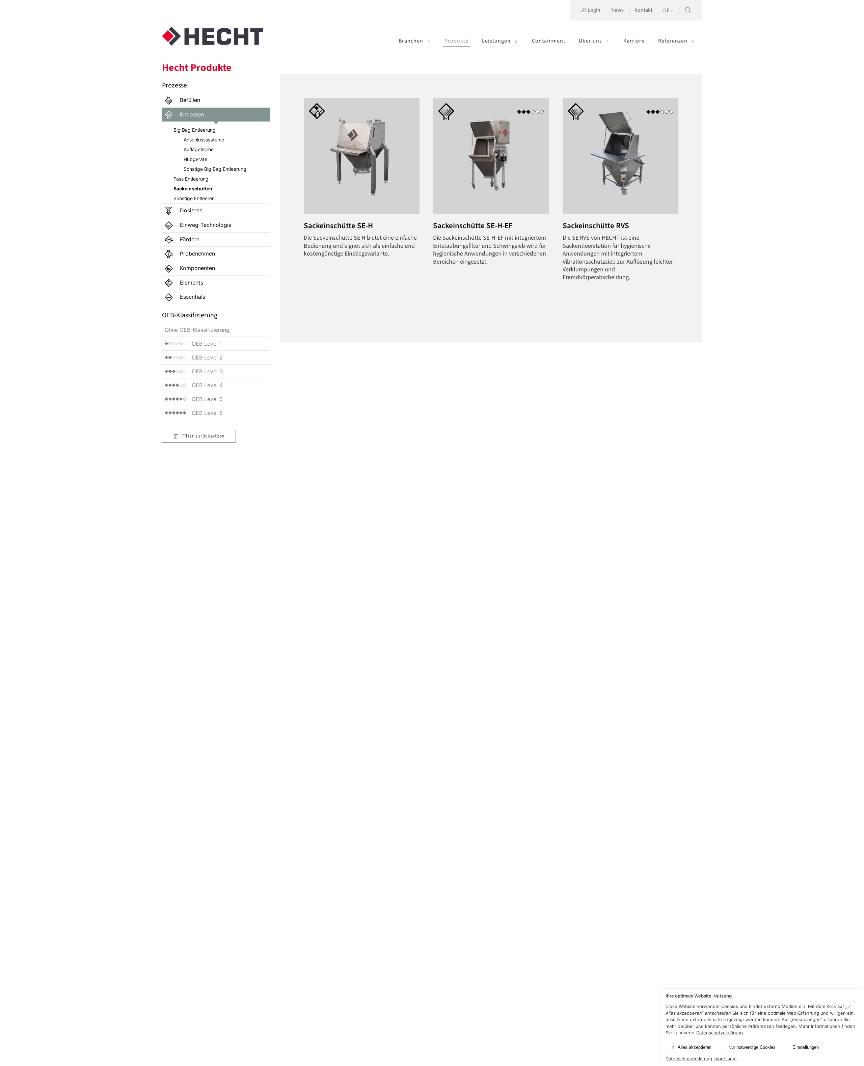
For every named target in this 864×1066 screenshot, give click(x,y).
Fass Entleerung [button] (191, 179)
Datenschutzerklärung (719, 1032)
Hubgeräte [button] (195, 159)
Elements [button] (190, 282)
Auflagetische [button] (199, 149)
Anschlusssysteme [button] (204, 139)
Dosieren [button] (190, 210)
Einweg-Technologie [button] (205, 224)
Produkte (456, 41)
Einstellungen (805, 1047)
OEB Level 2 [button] (207, 357)
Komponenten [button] (196, 268)
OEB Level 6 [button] (207, 412)
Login (593, 10)
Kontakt (643, 10)
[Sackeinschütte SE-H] (355, 193)
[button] (687, 10)
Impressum (724, 1058)
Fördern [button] (188, 239)
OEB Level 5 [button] (207, 399)
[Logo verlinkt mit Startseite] (212, 41)
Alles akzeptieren (694, 1047)
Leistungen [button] (496, 41)
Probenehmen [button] (196, 253)
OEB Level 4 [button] (207, 385)
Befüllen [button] (189, 100)
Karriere (634, 41)
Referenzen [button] (672, 41)
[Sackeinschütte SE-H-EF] (484, 193)
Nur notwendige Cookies (752, 1047)
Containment (548, 41)
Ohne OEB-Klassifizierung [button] (197, 329)
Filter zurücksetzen (203, 436)
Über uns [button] (590, 41)
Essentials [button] (191, 296)
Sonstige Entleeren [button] (194, 198)
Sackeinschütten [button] (192, 188)
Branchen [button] (411, 41)
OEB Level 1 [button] (207, 343)
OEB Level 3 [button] (207, 371)
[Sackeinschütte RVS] (613, 193)
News (617, 10)
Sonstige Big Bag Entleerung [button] (215, 169)
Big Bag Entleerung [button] (194, 130)
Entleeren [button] (191, 114)
